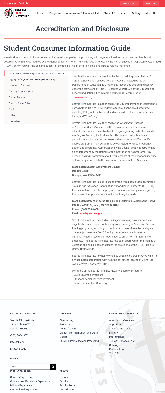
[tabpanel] (114, 181)
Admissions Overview (121, 320)
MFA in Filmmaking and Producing (79, 341)
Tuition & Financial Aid (122, 341)
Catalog (113, 345)
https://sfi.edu (18, 348)
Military (113, 332)
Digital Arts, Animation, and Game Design (79, 334)
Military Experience (21, 385)
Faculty (64, 381)
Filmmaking (66, 320)
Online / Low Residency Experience (30, 381)
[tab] (36, 73)
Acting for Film (68, 328)
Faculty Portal (68, 385)
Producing (65, 324)
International (116, 336)
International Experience (24, 389)
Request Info (116, 349)
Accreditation (67, 389)
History (64, 377)
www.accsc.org (83, 97)
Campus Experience (21, 377)
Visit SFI (114, 353)
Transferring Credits (120, 328)
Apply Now (115, 324)
